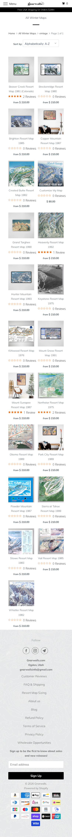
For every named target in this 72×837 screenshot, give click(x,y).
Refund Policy (34, 718)
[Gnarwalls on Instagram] (36, 650)
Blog (34, 709)
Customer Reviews (34, 676)
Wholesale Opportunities (34, 742)
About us (34, 701)
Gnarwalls (40, 783)
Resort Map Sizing (34, 693)
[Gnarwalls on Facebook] (27, 650)
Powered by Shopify (36, 788)
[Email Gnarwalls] (45, 650)
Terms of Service (34, 726)
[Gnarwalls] (36, 3)
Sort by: (18, 44)
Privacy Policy (34, 734)
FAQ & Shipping (34, 684)
